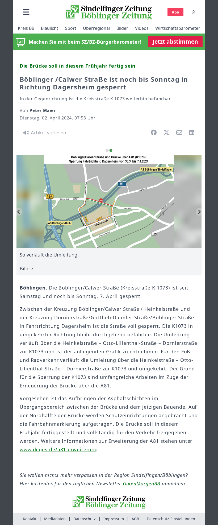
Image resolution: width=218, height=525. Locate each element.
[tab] (107, 150)
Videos (142, 28)
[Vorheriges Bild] (19, 212)
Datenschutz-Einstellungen (171, 518)
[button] (26, 12)
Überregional (96, 28)
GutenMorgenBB (142, 483)
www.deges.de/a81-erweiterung (59, 449)
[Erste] (199, 212)
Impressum (113, 518)
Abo (175, 12)
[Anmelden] (193, 12)
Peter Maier (43, 110)
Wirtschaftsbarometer (177, 28)
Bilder (122, 28)
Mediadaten (55, 518)
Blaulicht (49, 28)
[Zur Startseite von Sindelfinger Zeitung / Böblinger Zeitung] (109, 12)
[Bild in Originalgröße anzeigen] (109, 201)
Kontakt (29, 518)
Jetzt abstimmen (175, 41)
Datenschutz (84, 518)
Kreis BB (26, 28)
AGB (135, 518)
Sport (70, 28)
